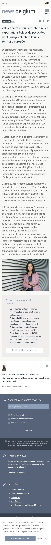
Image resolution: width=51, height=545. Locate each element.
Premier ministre (17, 490)
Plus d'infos (33, 531)
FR (3, 3)
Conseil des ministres (19, 415)
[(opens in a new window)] (43, 20)
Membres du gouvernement (22, 419)
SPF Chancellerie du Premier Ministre (26, 505)
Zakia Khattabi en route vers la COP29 (24, 333)
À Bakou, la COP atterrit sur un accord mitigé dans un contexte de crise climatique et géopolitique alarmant (24, 321)
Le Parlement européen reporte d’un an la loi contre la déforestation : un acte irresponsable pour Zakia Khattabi (26, 339)
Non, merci (42, 539)
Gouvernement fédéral (20, 493)
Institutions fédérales (19, 422)
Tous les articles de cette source (24, 350)
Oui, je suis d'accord (20, 538)
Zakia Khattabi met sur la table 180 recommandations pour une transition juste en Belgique (25, 312)
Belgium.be (15, 497)
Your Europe (16, 501)
